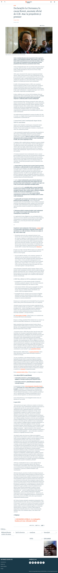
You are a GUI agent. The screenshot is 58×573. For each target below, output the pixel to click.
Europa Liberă (16, 20)
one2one (32, 532)
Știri (15, 5)
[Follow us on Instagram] (35, 563)
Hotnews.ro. (39, 246)
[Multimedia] (51, 2)
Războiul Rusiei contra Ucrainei (6, 533)
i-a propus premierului (34, 351)
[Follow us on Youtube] (33, 563)
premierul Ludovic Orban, (22, 372)
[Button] (42, 25)
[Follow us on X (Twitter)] (43, 563)
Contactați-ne (3, 562)
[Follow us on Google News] (41, 563)
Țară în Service (20, 532)
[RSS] (38, 563)
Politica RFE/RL (4, 566)
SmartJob (47, 532)
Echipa (2, 568)
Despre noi (3, 564)
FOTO (31, 539)
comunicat (23, 369)
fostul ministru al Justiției (21, 315)
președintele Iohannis (36, 348)
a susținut (38, 228)
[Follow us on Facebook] (30, 563)
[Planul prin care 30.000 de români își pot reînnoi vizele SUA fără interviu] (50, 548)
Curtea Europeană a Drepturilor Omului (33, 386)
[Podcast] (54, 2)
